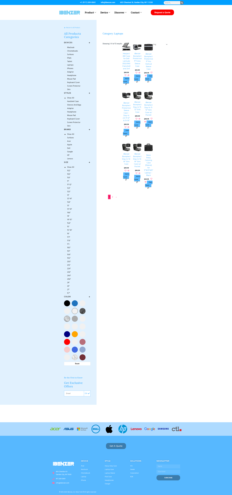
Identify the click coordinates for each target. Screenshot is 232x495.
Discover (119, 12)
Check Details (148, 77)
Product (89, 12)
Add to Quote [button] (126, 80)
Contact (135, 12)
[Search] (182, 2)
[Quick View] (128, 75)
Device (104, 12)
